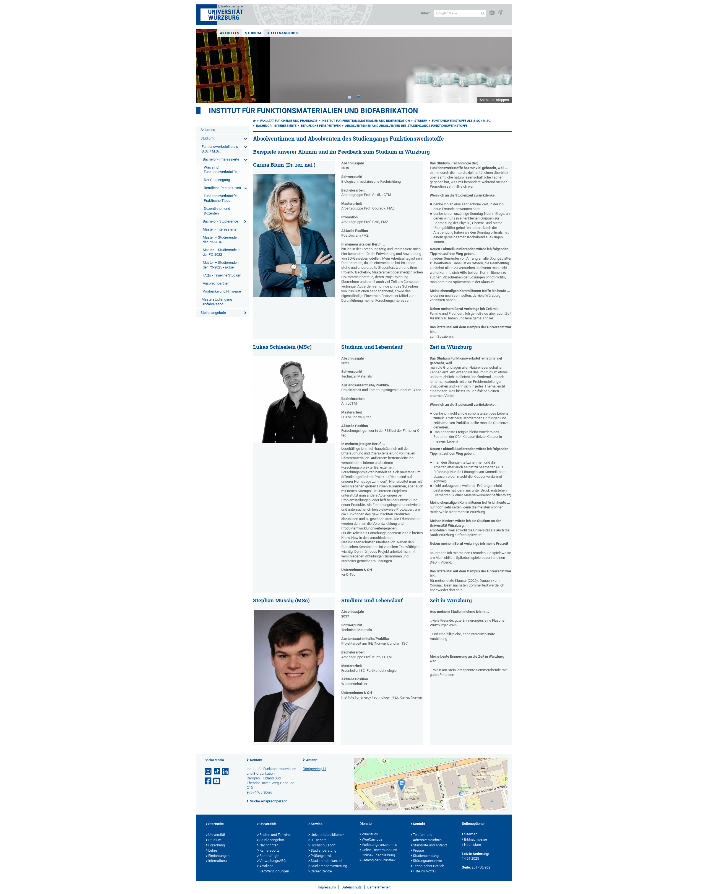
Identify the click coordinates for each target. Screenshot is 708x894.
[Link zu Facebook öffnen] (208, 781)
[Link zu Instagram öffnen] (208, 771)
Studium (253, 33)
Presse (418, 850)
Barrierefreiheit (379, 887)
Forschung (216, 845)
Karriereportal (269, 850)
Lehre (212, 850)
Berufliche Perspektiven (222, 188)
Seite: (466, 867)
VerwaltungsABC (272, 861)
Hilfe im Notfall (424, 871)
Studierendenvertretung (329, 866)
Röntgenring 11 (314, 769)
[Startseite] (254, 121)
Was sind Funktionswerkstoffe (220, 169)
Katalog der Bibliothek (378, 860)
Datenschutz (351, 887)
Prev (206, 66)
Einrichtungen (219, 856)
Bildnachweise (475, 839)
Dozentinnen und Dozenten (217, 210)
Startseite (216, 824)
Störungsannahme (427, 861)
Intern (425, 13)
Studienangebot (271, 840)
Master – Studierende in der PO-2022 (221, 252)
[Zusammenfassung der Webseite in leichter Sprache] (492, 12)
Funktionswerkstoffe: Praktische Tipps (221, 198)
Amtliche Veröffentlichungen (274, 868)
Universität (216, 835)
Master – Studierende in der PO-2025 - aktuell (221, 264)
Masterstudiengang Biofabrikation (217, 301)
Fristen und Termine (275, 835)
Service (316, 824)
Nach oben (472, 845)
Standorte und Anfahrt (430, 845)
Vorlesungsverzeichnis (379, 845)
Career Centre (321, 871)
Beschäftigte (269, 856)
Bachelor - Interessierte (221, 159)
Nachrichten (268, 845)
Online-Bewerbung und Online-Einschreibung (379, 852)
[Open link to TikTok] (217, 771)
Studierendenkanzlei (326, 861)
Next (502, 66)
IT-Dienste (319, 840)
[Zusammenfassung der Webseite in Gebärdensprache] (500, 12)
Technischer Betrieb (428, 866)
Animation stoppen (494, 100)
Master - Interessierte (219, 229)
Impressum (327, 887)
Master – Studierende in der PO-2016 (221, 239)
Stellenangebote (283, 33)
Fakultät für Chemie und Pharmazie (288, 121)
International (218, 861)
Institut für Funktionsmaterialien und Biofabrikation (313, 111)
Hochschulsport (323, 845)
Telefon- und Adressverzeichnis (427, 837)
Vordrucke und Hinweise (222, 291)
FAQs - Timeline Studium (222, 275)
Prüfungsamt (321, 856)
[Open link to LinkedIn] (226, 771)
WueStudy (370, 834)
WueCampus (372, 839)
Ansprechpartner (216, 283)
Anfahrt (311, 760)
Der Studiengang (217, 180)
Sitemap (470, 834)
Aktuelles (229, 33)
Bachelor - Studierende (220, 221)
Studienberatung (323, 850)
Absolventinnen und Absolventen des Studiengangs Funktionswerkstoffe (406, 126)
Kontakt (256, 760)
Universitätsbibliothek (327, 835)
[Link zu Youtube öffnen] (217, 781)
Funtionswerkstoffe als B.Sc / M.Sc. (220, 148)
